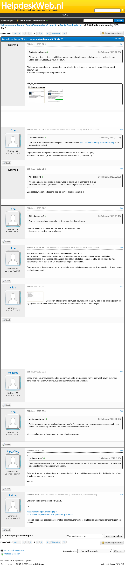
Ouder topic (9, 535)
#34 (121, 208)
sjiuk (13, 287)
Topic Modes (117, 39)
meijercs (13, 372)
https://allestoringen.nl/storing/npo (42, 512)
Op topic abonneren (12, 554)
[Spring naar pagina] (64, 33)
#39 (121, 450)
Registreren (39, 20)
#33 (121, 169)
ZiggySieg (13, 451)
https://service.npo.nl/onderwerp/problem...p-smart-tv (50, 514)
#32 (121, 130)
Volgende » (55, 33)
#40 (121, 495)
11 (48, 33)
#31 (121, 44)
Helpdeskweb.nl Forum (12, 25)
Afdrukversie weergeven (14, 550)
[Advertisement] (62, 119)
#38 (121, 411)
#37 (121, 372)
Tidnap (13, 495)
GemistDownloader (69, 25)
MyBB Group (38, 564)
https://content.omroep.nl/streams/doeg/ (97, 143)
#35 (121, 247)
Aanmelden (25, 20)
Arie (13, 130)
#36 (121, 287)
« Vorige (17, 33)
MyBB (18, 564)
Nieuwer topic (24, 535)
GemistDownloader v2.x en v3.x (41, 25)
